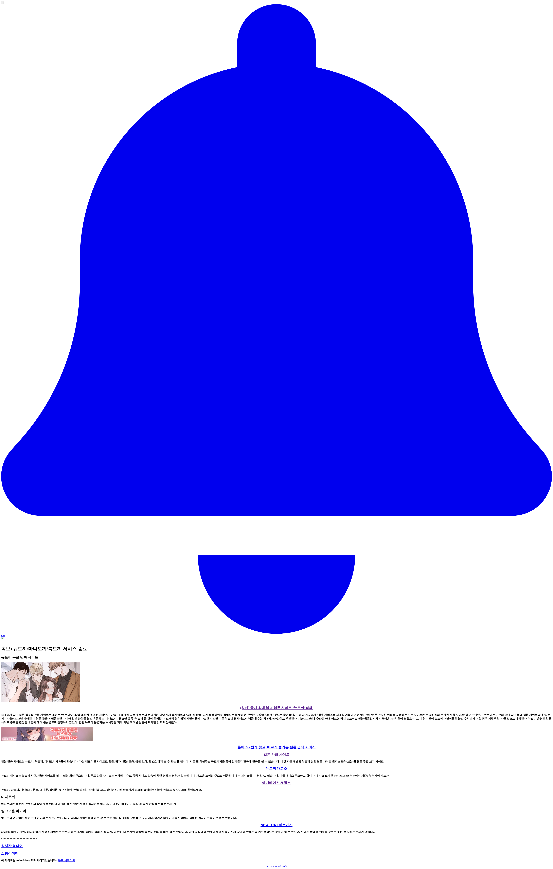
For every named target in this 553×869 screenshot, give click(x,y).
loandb (283, 866)
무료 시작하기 (66, 860)
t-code (269, 866)
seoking (276, 866)
